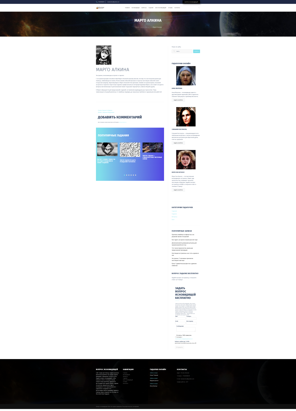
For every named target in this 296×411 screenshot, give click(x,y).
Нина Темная (154, 375)
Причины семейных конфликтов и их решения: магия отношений (183, 235)
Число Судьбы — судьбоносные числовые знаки (129, 157)
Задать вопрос (178, 100)
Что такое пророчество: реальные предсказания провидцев (182, 249)
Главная (127, 7)
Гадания (151, 7)
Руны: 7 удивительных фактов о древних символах (184, 264)
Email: (176, 321)
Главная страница (139, 27)
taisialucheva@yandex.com (113, 2)
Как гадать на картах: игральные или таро (185, 240)
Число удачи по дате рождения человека (105, 161)
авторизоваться (122, 122)
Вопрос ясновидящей (191, 2)
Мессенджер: (189, 321)
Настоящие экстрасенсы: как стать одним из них (185, 254)
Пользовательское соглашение (130, 406)
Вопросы (144, 7)
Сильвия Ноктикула (179, 129)
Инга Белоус (153, 386)
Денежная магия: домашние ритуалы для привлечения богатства (184, 244)
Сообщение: (180, 326)
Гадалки (149, 27)
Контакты (177, 7)
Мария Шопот (154, 380)
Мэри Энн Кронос (178, 172)
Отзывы (170, 7)
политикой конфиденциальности (183, 339)
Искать (196, 51)
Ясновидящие (136, 7)
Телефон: (188, 316)
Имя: (176, 316)
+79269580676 (101, 2)
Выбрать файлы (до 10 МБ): (182, 341)
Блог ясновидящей (160, 7)
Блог (173, 219)
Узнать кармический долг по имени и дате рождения (152, 161)
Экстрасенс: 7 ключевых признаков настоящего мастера (182, 259)
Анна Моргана (177, 88)
